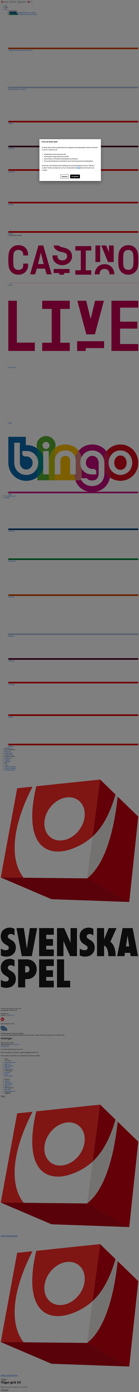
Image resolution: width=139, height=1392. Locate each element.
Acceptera (75, 176)
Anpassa (64, 176)
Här (79, 168)
